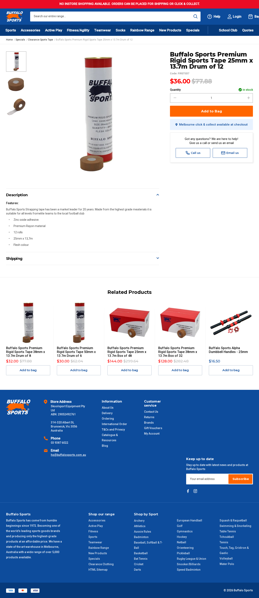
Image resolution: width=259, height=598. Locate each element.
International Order (114, 424)
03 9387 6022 (59, 442)
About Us (108, 407)
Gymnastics (185, 531)
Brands (149, 422)
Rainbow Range (98, 547)
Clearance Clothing (101, 564)
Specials (94, 558)
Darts (137, 569)
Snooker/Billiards (189, 564)
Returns (149, 417)
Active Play (95, 526)
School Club (228, 30)
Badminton (141, 537)
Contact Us (151, 411)
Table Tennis (228, 531)
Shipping (14, 258)
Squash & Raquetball (233, 520)
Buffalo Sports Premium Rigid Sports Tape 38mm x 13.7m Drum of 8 (25, 352)
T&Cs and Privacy (113, 429)
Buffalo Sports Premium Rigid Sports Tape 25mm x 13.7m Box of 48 (126, 352)
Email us (232, 153)
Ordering (108, 418)
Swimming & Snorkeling (235, 526)
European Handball (189, 520)
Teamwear (95, 542)
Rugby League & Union (191, 558)
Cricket (138, 564)
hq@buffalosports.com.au (68, 454)
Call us (195, 153)
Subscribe (240, 479)
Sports (92, 536)
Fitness (93, 531)
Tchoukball (227, 536)
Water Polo (227, 564)
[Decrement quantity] (174, 98)
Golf (180, 526)
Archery (139, 520)
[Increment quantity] (249, 98)
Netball (181, 542)
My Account (151, 433)
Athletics (139, 526)
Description (17, 195)
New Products (170, 30)
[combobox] (115, 16)
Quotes (248, 30)
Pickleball (183, 553)
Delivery (107, 413)
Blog (105, 445)
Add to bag (28, 370)
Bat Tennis (141, 558)
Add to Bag (211, 111)
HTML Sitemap (97, 569)
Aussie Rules (142, 531)
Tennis (224, 542)
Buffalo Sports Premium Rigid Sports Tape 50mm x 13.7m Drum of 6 (76, 352)
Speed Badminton (189, 569)
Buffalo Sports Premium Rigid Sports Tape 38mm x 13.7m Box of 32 (177, 352)
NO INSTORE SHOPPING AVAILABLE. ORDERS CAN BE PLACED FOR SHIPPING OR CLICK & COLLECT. (129, 4)
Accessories (96, 520)
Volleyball (226, 558)
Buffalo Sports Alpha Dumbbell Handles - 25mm (228, 350)
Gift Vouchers (153, 428)
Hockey (182, 536)
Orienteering (185, 547)
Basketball (141, 553)
